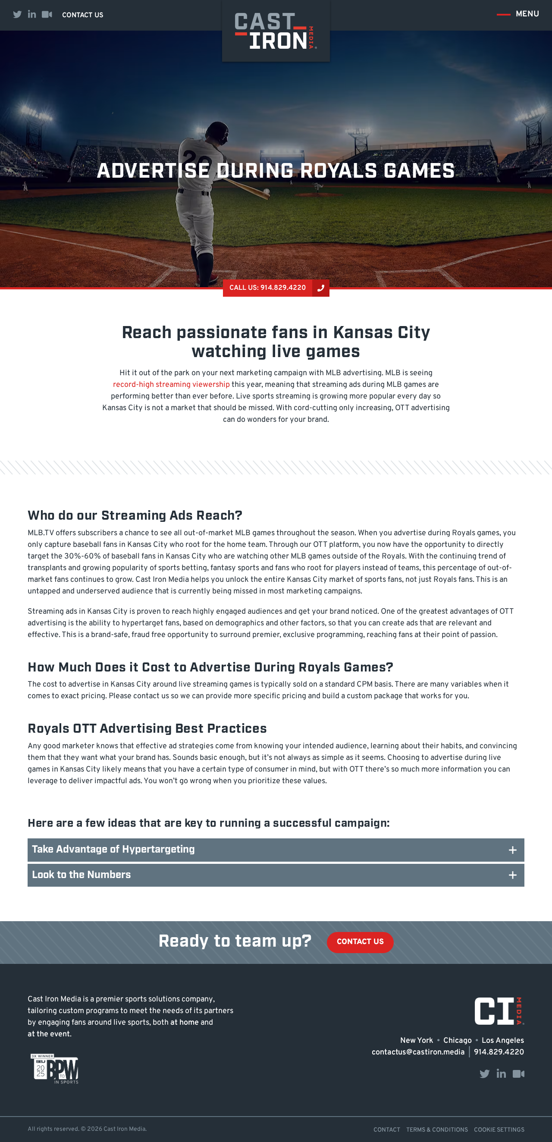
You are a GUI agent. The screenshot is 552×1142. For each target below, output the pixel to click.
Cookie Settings (499, 1130)
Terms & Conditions (437, 1130)
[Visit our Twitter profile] (17, 15)
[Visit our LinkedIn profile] (32, 15)
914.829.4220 (499, 1053)
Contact (386, 1130)
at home (184, 1023)
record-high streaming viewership (171, 385)
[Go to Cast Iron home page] (276, 31)
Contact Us (83, 15)
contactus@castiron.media (418, 1053)
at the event (49, 1034)
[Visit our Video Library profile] (47, 15)
